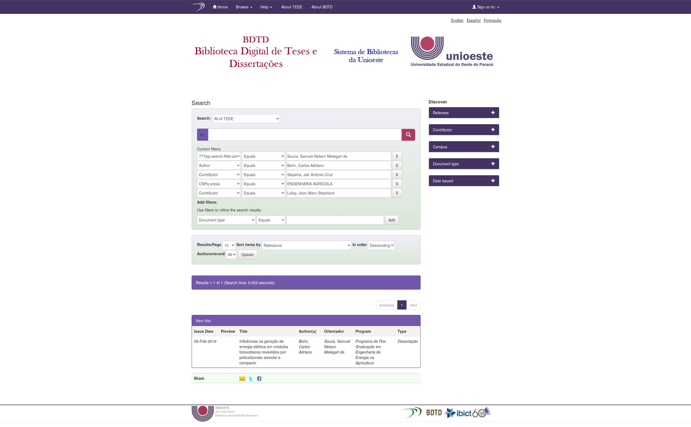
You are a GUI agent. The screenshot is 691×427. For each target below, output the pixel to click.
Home (222, 6)
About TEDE (291, 6)
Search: (204, 118)
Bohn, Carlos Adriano (305, 346)
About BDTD (321, 6)
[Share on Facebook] (260, 379)
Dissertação (408, 341)
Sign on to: (486, 6)
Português (492, 20)
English (457, 20)
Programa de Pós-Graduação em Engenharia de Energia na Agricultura (371, 351)
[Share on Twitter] (251, 379)
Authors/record (211, 253)
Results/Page (209, 244)
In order (360, 244)
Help (264, 6)
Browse (243, 6)
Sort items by (248, 244)
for (202, 134)
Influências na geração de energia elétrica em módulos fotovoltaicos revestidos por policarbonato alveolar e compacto (263, 351)
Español (473, 20)
